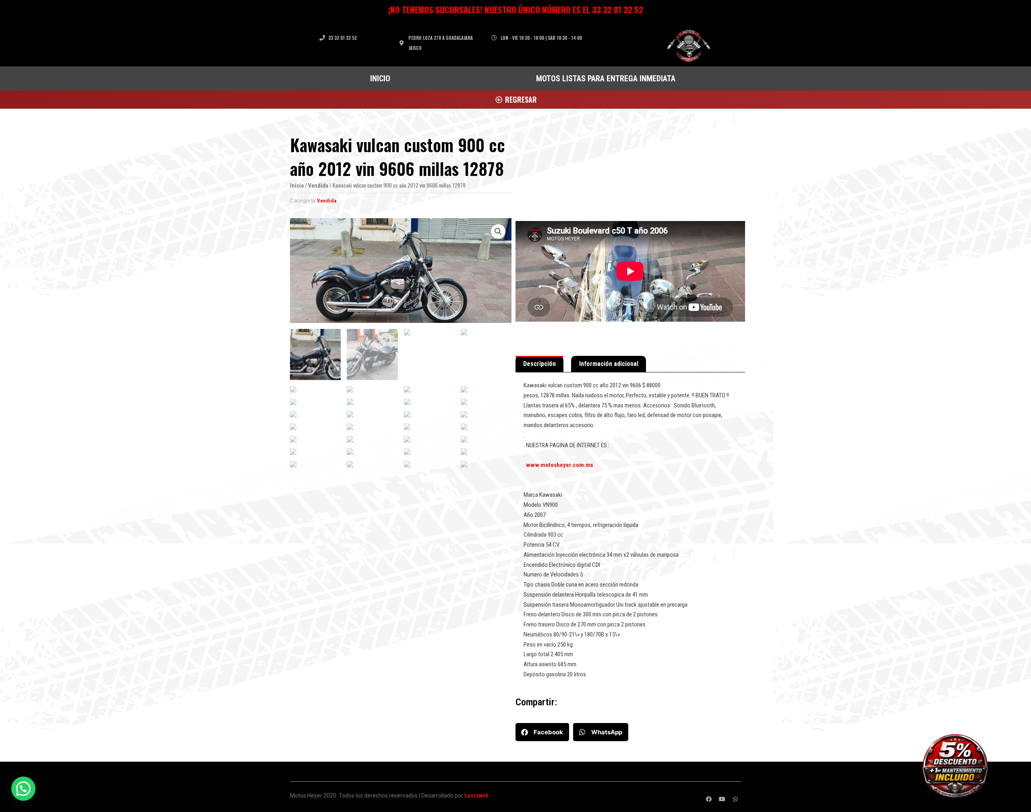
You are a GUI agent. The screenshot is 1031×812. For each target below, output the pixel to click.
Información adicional (608, 364)
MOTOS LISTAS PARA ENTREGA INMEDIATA (605, 78)
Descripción (539, 364)
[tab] (539, 364)
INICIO (380, 78)
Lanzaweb (476, 795)
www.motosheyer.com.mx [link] (559, 465)
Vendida (318, 185)
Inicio (297, 185)
